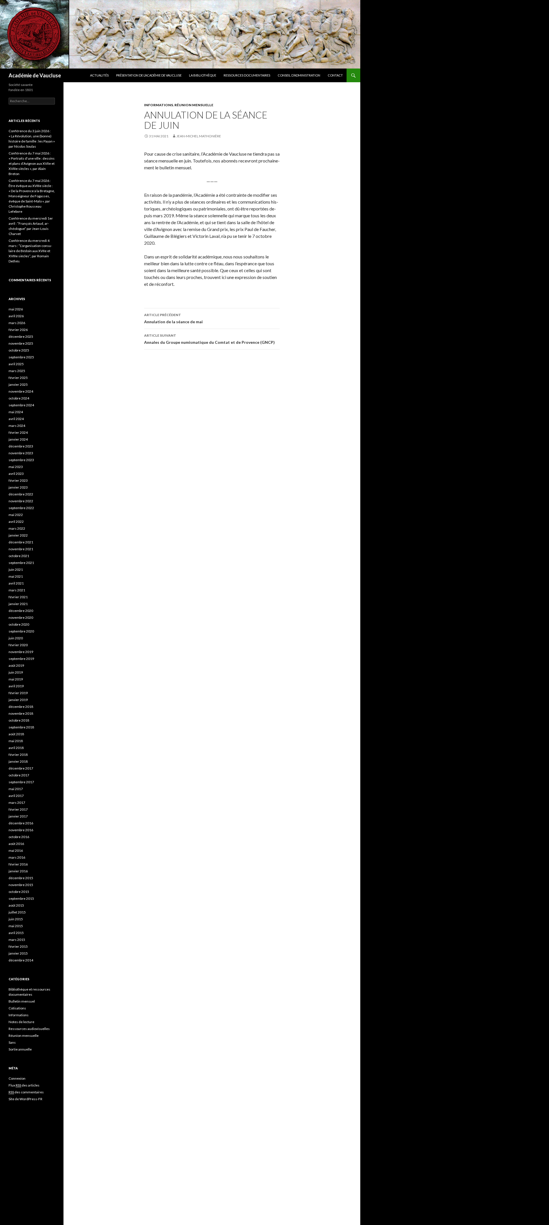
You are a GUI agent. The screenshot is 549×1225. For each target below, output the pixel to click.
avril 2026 (16, 316)
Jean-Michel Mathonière (198, 136)
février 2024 (18, 432)
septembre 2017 (21, 782)
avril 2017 (16, 796)
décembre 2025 (21, 336)
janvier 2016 (18, 871)
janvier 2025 (18, 384)
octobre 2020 (19, 624)
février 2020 (18, 645)
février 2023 (18, 480)
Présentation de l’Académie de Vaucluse (149, 75)
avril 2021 (16, 583)
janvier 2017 (18, 816)
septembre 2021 (21, 563)
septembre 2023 (21, 460)
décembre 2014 (21, 960)
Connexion (17, 1078)
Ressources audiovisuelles (29, 1029)
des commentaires (26, 1092)
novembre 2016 (21, 830)
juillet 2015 (17, 912)
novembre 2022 (21, 501)
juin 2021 (16, 569)
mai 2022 (16, 515)
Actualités (99, 75)
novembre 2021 (21, 549)
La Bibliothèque (202, 75)
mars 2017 (17, 802)
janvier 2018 (18, 761)
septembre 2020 (21, 631)
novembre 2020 (21, 617)
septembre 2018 (21, 727)
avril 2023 (16, 473)
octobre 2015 (19, 891)
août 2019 (16, 665)
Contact (335, 75)
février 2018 (18, 754)
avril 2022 (16, 521)
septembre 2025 (21, 357)
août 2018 (16, 734)
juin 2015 (16, 919)
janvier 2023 (18, 487)
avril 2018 (16, 748)
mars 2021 (17, 590)
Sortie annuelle (20, 1049)
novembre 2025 (21, 343)
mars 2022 (17, 528)
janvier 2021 (18, 604)
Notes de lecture (21, 1022)
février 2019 (18, 693)
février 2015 (18, 946)
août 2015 (16, 905)
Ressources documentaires (247, 75)
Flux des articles (24, 1085)
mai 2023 (16, 467)
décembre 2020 (21, 611)
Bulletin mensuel (22, 1001)
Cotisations (17, 1008)
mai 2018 (16, 741)
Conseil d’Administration (299, 75)
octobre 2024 (19, 398)
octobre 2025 (19, 350)
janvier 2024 (18, 439)
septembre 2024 (21, 405)
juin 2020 (16, 638)
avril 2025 (16, 364)
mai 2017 (16, 789)
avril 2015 (16, 933)
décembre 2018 (21, 706)
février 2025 (18, 377)
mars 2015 (17, 939)
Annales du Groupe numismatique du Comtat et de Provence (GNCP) (209, 339)
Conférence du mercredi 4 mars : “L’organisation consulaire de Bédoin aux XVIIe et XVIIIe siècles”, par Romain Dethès (30, 250)
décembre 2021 (21, 542)
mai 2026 (16, 309)
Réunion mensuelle (193, 105)
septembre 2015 (21, 898)
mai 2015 (16, 926)
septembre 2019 (21, 658)
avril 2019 (16, 686)
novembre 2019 (21, 652)
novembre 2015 (21, 885)
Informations (158, 105)
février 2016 (18, 864)
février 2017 (18, 809)
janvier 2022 (18, 535)
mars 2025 (17, 371)
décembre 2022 (21, 494)
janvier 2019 (18, 700)
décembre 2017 (21, 768)
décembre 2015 (21, 878)
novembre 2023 (21, 453)
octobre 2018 (19, 720)
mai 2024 (16, 412)
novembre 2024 (21, 391)
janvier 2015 (18, 953)
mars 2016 (17, 857)
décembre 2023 (21, 446)
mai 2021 (16, 576)
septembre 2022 (21, 508)
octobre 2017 (19, 775)
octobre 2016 (19, 837)
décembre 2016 (21, 823)
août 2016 (16, 844)
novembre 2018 (21, 713)
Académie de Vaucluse (35, 75)
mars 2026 (17, 323)
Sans (12, 1042)
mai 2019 (16, 679)
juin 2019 (16, 672)
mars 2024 (17, 425)
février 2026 (18, 330)
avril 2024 (16, 419)
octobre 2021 (19, 556)
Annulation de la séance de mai (173, 318)
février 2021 (18, 597)
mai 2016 (16, 850)
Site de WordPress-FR (25, 1099)
